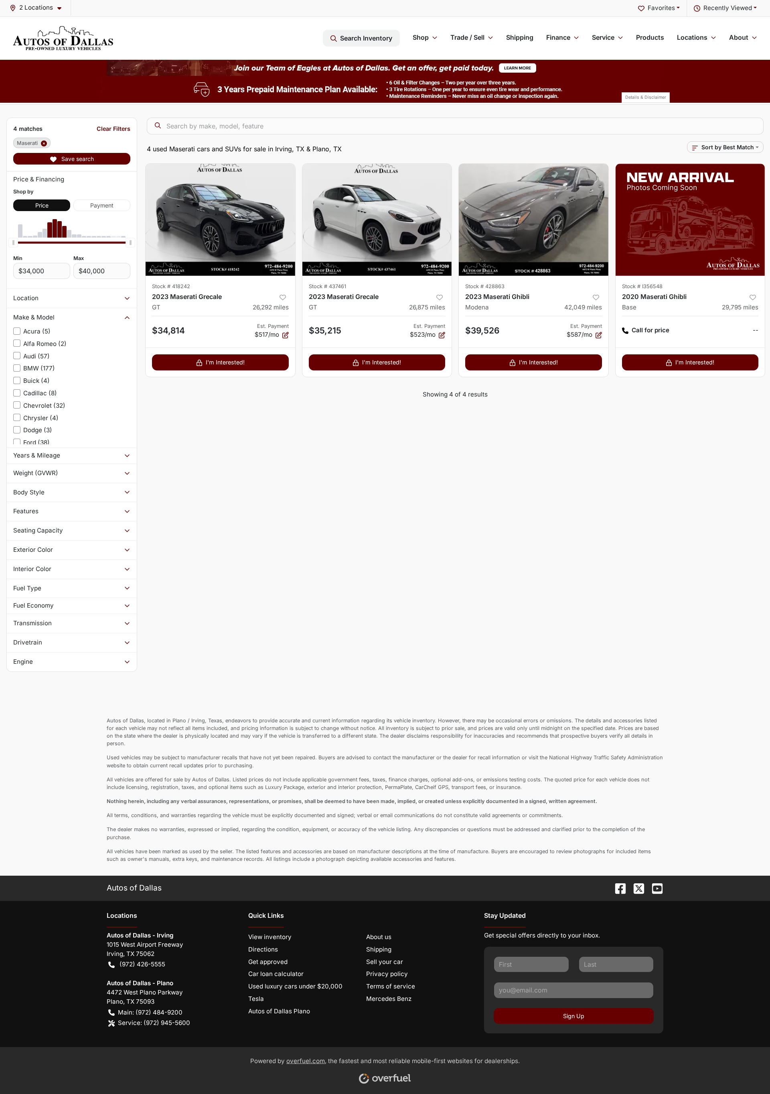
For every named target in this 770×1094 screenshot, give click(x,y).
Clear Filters (113, 128)
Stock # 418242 (171, 286)
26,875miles (427, 307)
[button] (38, 8)
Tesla (256, 998)
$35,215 (325, 330)
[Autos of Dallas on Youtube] (654, 888)
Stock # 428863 (485, 286)
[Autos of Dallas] (63, 38)
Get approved (268, 962)
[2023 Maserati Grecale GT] (220, 220)
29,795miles (740, 307)
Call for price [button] (650, 330)
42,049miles (583, 307)
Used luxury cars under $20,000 (295, 986)
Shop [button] (421, 37)
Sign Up (573, 1016)
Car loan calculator (276, 974)
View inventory (270, 937)
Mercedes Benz (388, 998)
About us (378, 937)
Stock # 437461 (327, 286)
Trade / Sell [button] (467, 37)
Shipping (519, 37)
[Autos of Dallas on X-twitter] (635, 888)
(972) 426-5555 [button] (142, 964)
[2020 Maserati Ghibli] (690, 220)
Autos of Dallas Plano (279, 1011)
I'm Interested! (225, 362)
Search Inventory (366, 38)
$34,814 (168, 330)
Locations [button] (692, 37)
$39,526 (482, 330)
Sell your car (384, 962)
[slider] (13, 242)
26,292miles (271, 307)
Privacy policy (387, 974)
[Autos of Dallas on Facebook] (617, 888)
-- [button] (755, 330)
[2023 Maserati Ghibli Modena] (533, 220)
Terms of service (390, 986)
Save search (77, 158)
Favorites (661, 8)
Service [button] (603, 37)
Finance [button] (558, 37)
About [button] (738, 37)
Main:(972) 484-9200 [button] (150, 1012)
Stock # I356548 (642, 286)
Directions (263, 949)
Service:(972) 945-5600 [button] (154, 1023)
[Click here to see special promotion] (385, 67)
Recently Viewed (727, 8)
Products (650, 37)
